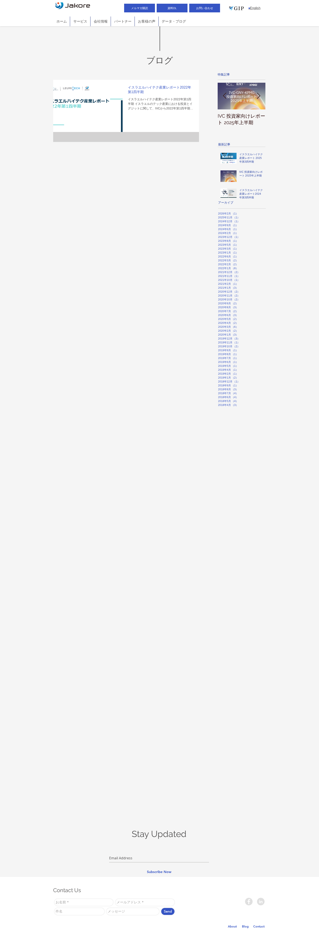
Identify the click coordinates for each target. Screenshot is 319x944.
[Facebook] (249, 901)
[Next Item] (258, 96)
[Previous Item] (225, 96)
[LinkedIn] (261, 901)
